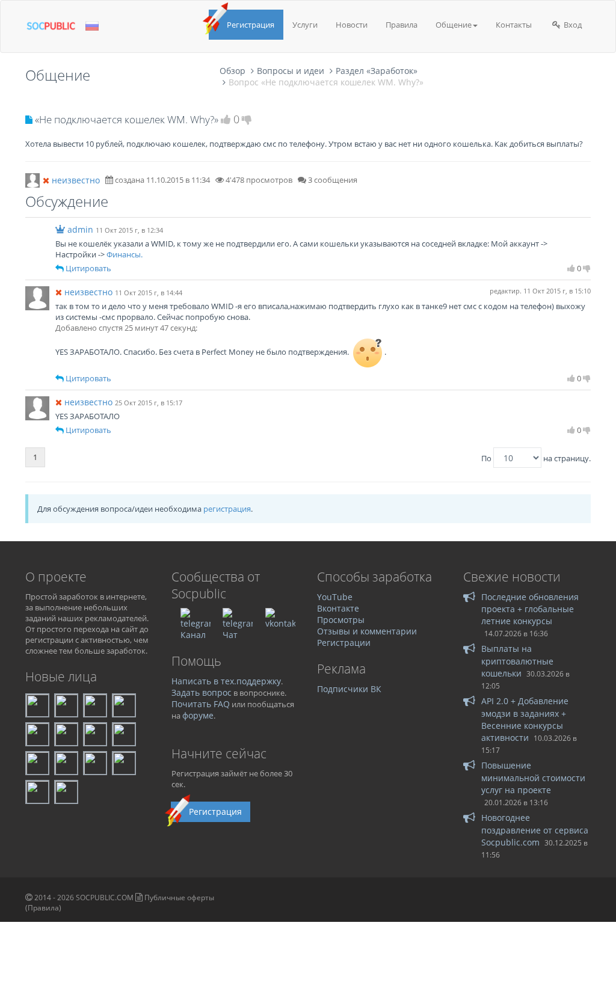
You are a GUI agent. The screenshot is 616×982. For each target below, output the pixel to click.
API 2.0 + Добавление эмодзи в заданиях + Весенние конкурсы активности (524, 719)
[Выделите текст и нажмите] (59, 268)
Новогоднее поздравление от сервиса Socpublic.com (534, 830)
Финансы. (124, 254)
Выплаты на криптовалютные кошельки (517, 661)
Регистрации (344, 642)
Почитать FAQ (200, 704)
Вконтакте (338, 608)
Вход (572, 24)
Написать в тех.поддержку (226, 681)
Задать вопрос (201, 692)
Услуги (305, 24)
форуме (198, 715)
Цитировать (88, 268)
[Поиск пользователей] (32, 179)
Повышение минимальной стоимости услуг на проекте (533, 778)
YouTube (335, 597)
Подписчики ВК (349, 689)
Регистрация (250, 24)
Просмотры (341, 619)
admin (80, 229)
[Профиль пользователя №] (37, 297)
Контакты (514, 24)
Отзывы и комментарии (367, 631)
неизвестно (76, 180)
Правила (401, 24)
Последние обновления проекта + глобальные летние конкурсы (530, 609)
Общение (454, 24)
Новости (352, 24)
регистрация (227, 508)
